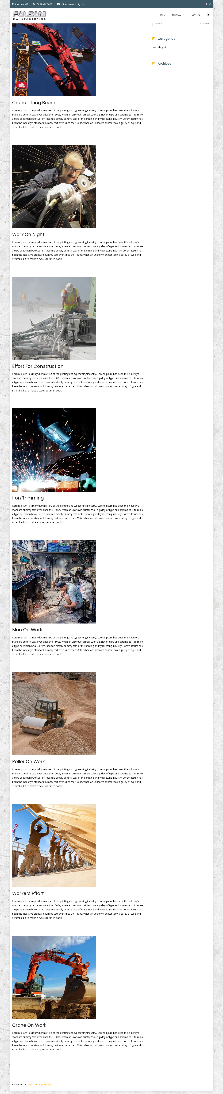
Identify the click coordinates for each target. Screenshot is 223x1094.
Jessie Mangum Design (41, 1084)
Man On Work (27, 630)
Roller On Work (28, 761)
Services (176, 14)
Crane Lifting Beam (33, 103)
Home (162, 14)
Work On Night (28, 234)
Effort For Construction (38, 366)
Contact (197, 14)
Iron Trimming (28, 498)
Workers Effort (28, 893)
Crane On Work (29, 1025)
